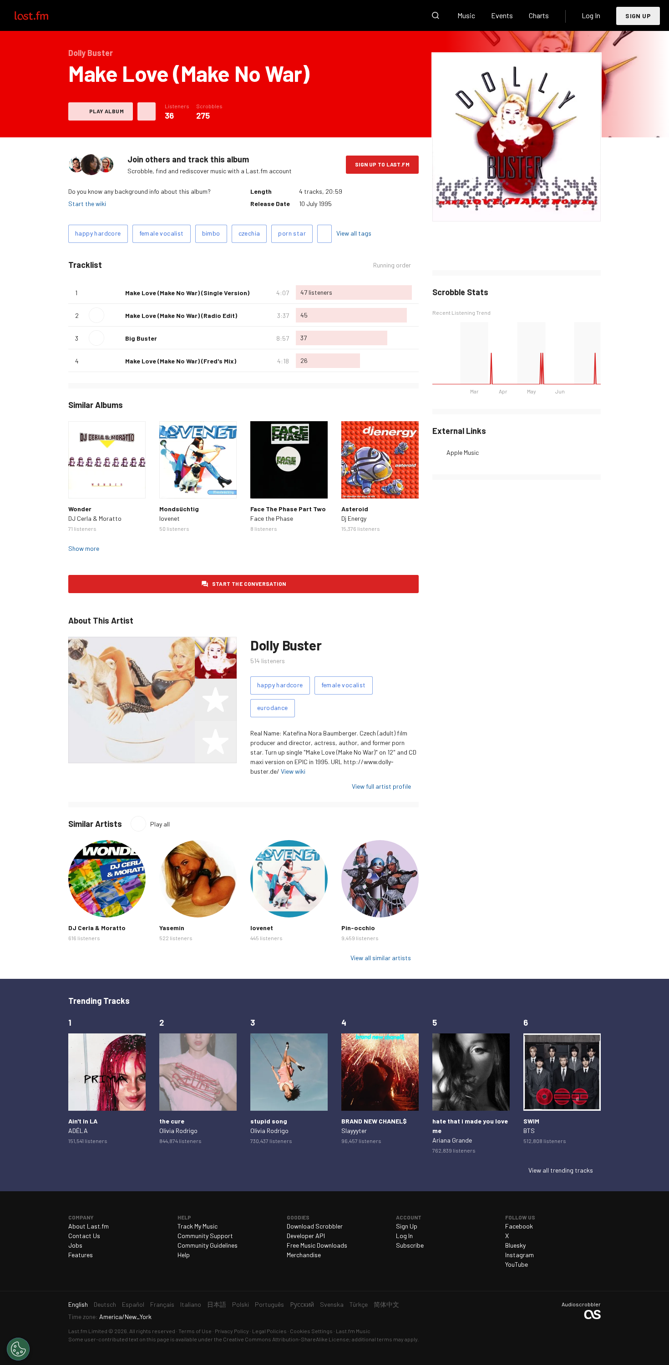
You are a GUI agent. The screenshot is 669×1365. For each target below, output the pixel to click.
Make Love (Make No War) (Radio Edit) (181, 315)
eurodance (272, 707)
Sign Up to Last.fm (382, 164)
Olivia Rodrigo (178, 1130)
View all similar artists (380, 958)
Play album (106, 111)
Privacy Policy (232, 1331)
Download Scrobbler (315, 1226)
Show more (83, 548)
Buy (82, 484)
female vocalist (161, 233)
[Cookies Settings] (18, 1349)
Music (466, 15)
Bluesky (515, 1245)
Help (183, 1255)
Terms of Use (195, 1331)
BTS (529, 1130)
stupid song (268, 1121)
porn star (292, 233)
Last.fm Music (353, 1331)
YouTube (516, 1264)
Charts (539, 15)
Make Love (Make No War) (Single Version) (187, 293)
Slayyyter (354, 1130)
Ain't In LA (82, 1121)
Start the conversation (249, 583)
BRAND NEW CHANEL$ (374, 1121)
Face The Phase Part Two (288, 509)
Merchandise (304, 1255)
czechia (249, 233)
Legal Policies (269, 1331)
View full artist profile (381, 786)
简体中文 (386, 1304)
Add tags (324, 234)
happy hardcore (98, 233)
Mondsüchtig (179, 509)
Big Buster (141, 338)
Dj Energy (353, 518)
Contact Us (84, 1235)
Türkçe (359, 1304)
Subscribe (410, 1245)
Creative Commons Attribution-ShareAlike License (286, 1339)
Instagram (519, 1255)
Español (133, 1304)
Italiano (190, 1304)
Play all (160, 824)
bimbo (211, 233)
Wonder (79, 509)
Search (435, 15)
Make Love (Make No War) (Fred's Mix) (180, 361)
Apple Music (462, 452)
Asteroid (354, 509)
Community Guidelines (207, 1245)
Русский (302, 1304)
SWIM (531, 1121)
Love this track (114, 292)
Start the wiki (87, 203)
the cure (171, 1121)
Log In (591, 15)
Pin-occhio (358, 928)
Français (162, 1304)
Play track (96, 315)
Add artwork (516, 208)
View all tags (353, 233)
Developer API (306, 1235)
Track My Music (197, 1226)
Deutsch (105, 1304)
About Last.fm (88, 1226)
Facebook (519, 1226)
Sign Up (638, 16)
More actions (146, 111)
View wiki (293, 771)
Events (502, 15)
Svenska (332, 1304)
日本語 (216, 1304)
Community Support (205, 1235)
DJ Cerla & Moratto (95, 518)
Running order (392, 265)
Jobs (75, 1245)
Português (269, 1304)
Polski (240, 1304)
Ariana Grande (452, 1140)
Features (80, 1255)
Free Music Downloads (317, 1245)
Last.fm (42, 15)
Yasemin (171, 928)
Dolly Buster (285, 645)
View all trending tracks (560, 1170)
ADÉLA (78, 1130)
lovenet (169, 518)
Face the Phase (271, 518)
